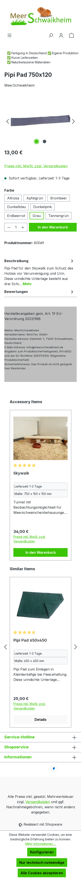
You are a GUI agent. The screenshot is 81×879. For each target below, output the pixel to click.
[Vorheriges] (7, 121)
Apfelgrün (34, 198)
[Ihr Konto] (61, 35)
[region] (40, 121)
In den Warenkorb (53, 227)
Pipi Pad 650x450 (30, 640)
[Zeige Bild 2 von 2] (44, 141)
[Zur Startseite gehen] (40, 16)
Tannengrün (58, 216)
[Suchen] (51, 35)
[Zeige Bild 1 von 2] (36, 141)
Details (40, 719)
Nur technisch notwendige (41, 862)
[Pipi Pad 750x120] (40, 121)
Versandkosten (37, 802)
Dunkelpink (42, 207)
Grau (37, 216)
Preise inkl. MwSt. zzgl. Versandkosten (36, 166)
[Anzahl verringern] (8, 227)
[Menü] (9, 35)
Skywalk (21, 473)
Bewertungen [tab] (16, 291)
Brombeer (58, 198)
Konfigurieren (42, 852)
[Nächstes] (73, 121)
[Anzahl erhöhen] (22, 227)
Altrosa (13, 198)
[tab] (39, 272)
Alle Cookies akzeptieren (42, 873)
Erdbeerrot (16, 216)
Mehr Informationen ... (40, 844)
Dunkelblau (16, 207)
